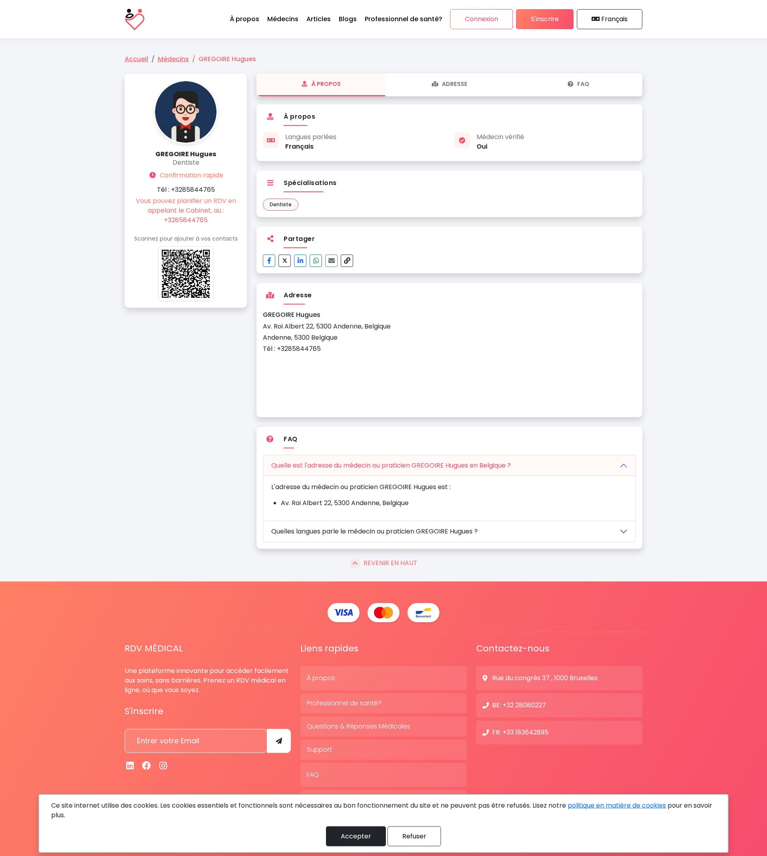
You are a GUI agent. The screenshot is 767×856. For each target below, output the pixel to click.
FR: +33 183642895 (520, 732)
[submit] (279, 741)
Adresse (454, 84)
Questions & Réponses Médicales (358, 726)
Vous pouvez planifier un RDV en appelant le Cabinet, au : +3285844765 (186, 210)
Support (319, 749)
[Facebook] (269, 261)
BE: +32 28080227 (519, 705)
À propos (326, 84)
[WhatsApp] (316, 261)
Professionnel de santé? (344, 703)
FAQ (583, 84)
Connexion (481, 19)
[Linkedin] (130, 766)
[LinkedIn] (300, 261)
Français (614, 19)
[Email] (331, 261)
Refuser (414, 836)
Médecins (173, 59)
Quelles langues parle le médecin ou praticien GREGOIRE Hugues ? (374, 531)
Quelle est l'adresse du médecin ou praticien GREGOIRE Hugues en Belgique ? (391, 465)
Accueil (136, 59)
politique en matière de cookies (617, 805)
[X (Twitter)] (284, 261)
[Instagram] (163, 766)
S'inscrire (545, 19)
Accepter (356, 836)
